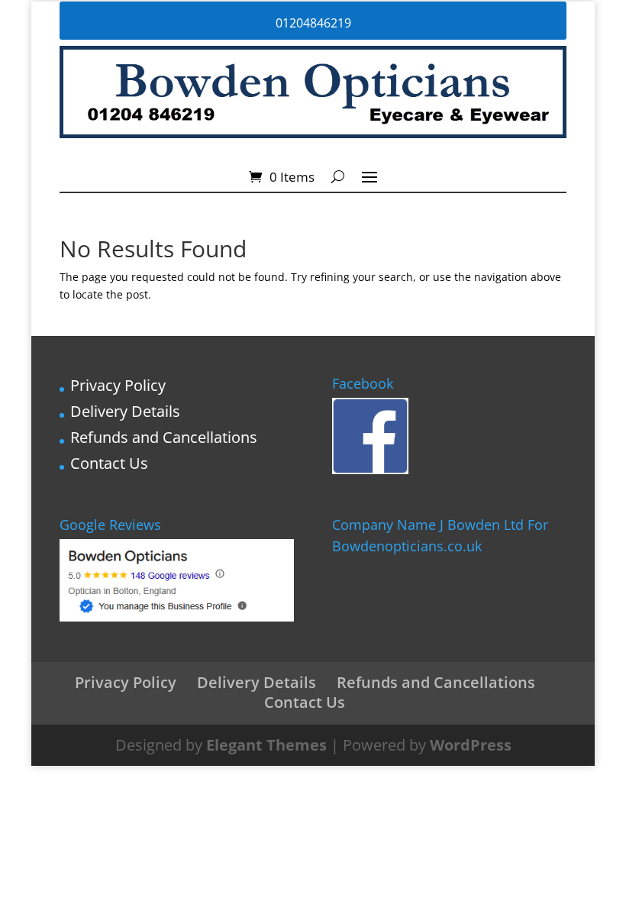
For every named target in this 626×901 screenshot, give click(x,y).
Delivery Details (125, 411)
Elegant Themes (266, 745)
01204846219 (313, 23)
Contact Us (109, 463)
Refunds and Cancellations (163, 437)
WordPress (470, 745)
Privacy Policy (118, 385)
